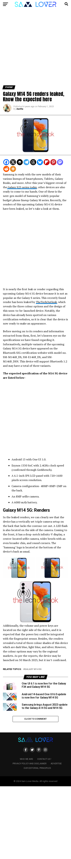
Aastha (19, 109)
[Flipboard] (47, 162)
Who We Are (26, 759)
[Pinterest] (53, 162)
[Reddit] (6, 169)
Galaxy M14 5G (33, 669)
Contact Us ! (44, 759)
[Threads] (33, 162)
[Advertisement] (35, 48)
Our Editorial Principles (37, 768)
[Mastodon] (60, 162)
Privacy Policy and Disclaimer (30, 763)
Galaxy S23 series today (22, 187)
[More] (13, 169)
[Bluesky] (40, 162)
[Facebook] (6, 162)
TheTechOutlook (46, 302)
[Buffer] (20, 162)
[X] (13, 162)
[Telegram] (26, 162)
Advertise (56, 763)
